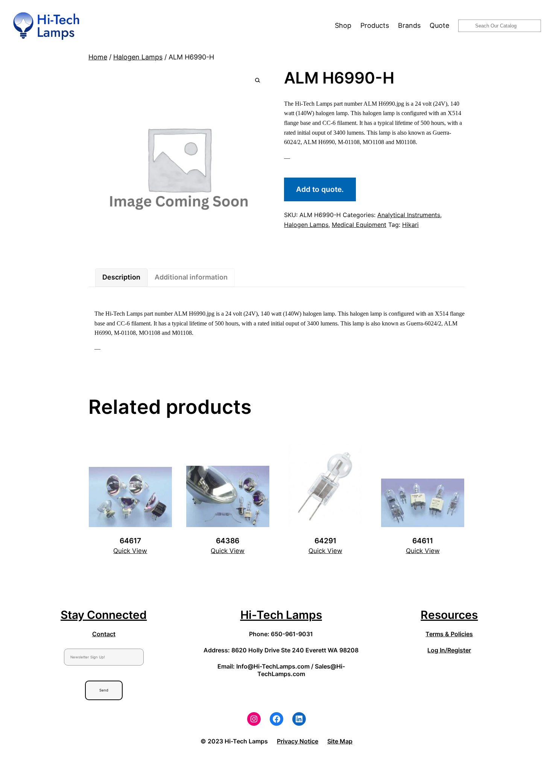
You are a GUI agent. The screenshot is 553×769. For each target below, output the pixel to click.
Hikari (410, 224)
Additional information (191, 277)
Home (97, 57)
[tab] (121, 277)
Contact (103, 634)
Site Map (339, 741)
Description (121, 277)
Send (103, 690)
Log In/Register (449, 650)
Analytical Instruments (408, 215)
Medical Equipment (359, 224)
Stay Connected (104, 615)
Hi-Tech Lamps (281, 615)
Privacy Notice (297, 741)
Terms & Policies (449, 634)
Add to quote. (320, 189)
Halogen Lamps (138, 57)
